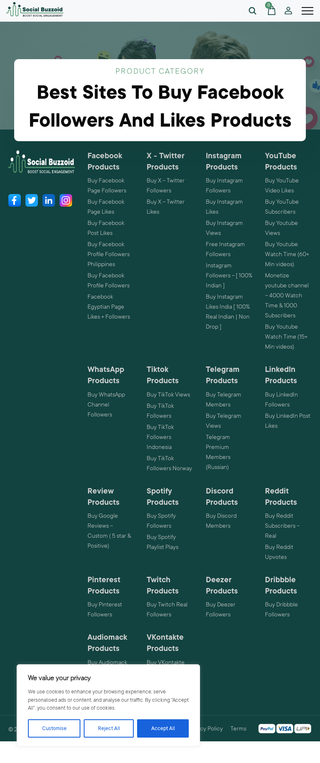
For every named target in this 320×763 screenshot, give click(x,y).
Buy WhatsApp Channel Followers (106, 404)
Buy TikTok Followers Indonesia (160, 437)
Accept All (163, 728)
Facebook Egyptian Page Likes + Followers (109, 306)
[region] (108, 705)
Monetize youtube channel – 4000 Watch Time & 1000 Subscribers (287, 295)
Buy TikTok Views (168, 394)
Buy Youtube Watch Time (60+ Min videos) (287, 254)
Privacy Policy (205, 728)
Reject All (109, 728)
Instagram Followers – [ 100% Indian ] (229, 275)
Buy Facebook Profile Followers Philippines (109, 254)
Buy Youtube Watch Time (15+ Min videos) (286, 336)
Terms (238, 728)
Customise (54, 728)
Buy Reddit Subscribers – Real (282, 525)
